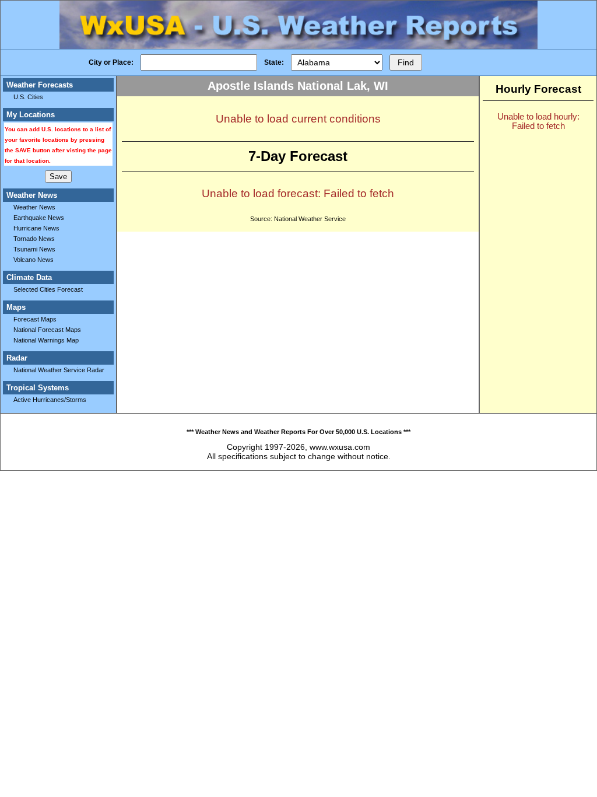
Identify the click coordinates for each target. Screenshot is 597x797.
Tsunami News (34, 249)
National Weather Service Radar (58, 369)
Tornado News (34, 238)
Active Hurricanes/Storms (49, 399)
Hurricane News (36, 228)
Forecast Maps (35, 319)
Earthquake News (38, 217)
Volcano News (33, 259)
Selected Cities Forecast (48, 289)
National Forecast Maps (47, 329)
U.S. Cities (28, 96)
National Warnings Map (46, 340)
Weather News (34, 207)
